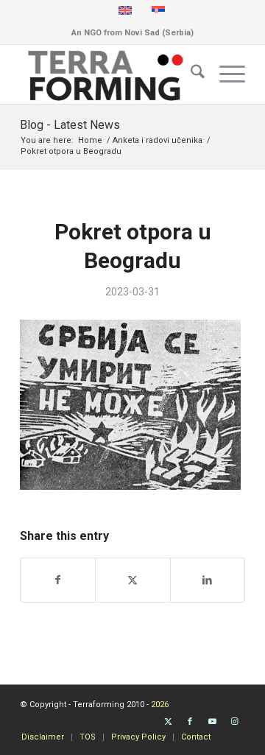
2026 (160, 704)
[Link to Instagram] (234, 722)
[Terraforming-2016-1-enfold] (110, 74)
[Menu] (225, 74)
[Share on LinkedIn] (207, 580)
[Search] (190, 74)
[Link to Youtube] (212, 722)
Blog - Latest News (70, 125)
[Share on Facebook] (58, 580)
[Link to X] (168, 722)
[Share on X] (132, 580)
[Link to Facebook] (190, 722)
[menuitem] (190, 74)
